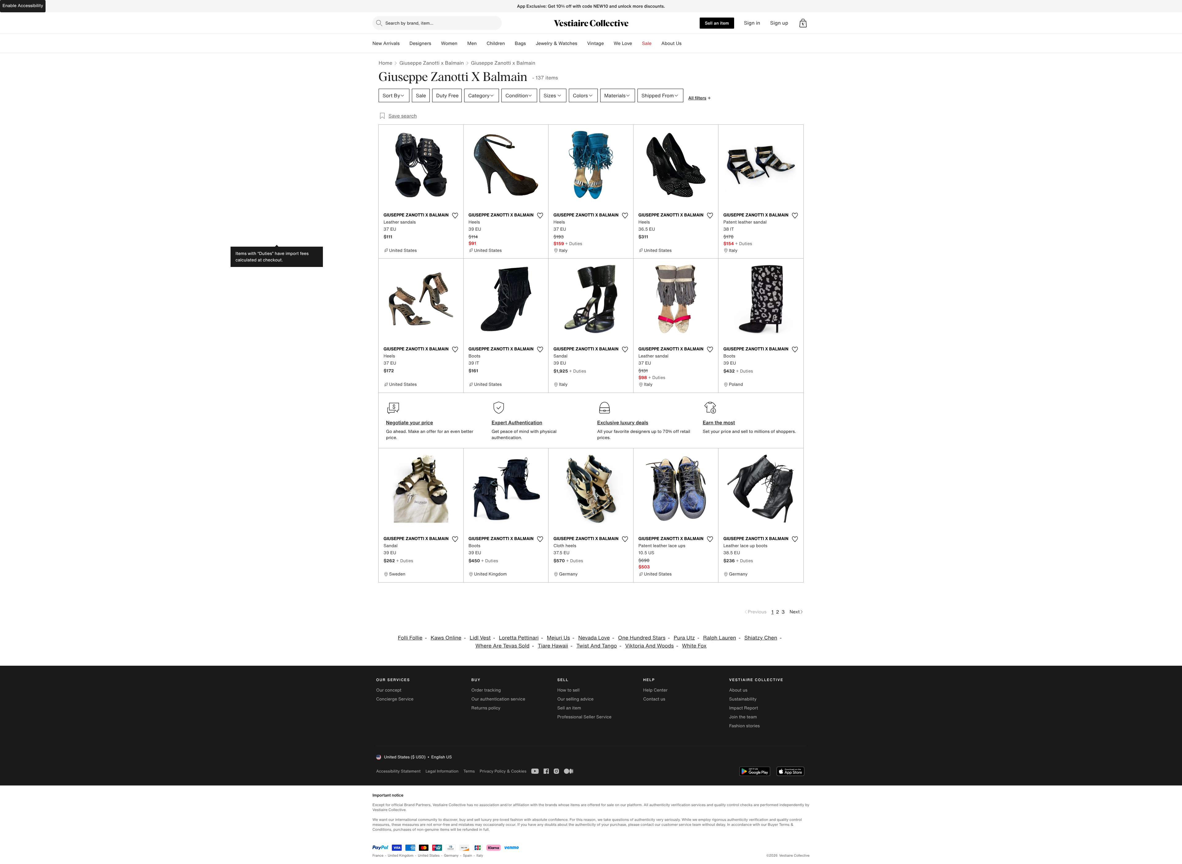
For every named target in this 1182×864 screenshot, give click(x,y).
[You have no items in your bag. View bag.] (803, 23)
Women (449, 43)
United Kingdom (401, 855)
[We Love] (637, 43)
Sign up (779, 23)
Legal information (441, 771)
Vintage (595, 43)
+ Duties (573, 243)
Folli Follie (410, 638)
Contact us (654, 699)
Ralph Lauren (719, 638)
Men (472, 43)
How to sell (568, 690)
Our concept (388, 690)
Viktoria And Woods (649, 646)
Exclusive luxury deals (622, 422)
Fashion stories (744, 726)
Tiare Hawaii (553, 646)
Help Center (655, 690)
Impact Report (743, 708)
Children (496, 43)
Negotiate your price (409, 422)
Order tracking (486, 690)
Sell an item (717, 23)
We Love (623, 43)
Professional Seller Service (584, 717)
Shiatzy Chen (760, 638)
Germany (451, 855)
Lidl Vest (480, 638)
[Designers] (436, 43)
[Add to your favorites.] (455, 215)
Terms (469, 771)
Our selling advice (575, 699)
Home (385, 63)
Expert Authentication (517, 422)
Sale (647, 43)
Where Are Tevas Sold (503, 646)
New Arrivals (386, 43)
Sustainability (743, 699)
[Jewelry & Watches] (582, 43)
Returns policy (485, 708)
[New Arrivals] (404, 43)
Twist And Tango (596, 646)
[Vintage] (608, 43)
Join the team (743, 717)
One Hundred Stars (641, 638)
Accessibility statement (398, 771)
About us (738, 690)
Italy (479, 855)
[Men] (481, 43)
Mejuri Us (558, 638)
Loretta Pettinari (519, 638)
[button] (803, 23)
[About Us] (686, 43)
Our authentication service (498, 699)
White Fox (694, 646)
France (378, 855)
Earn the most (719, 422)
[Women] (462, 43)
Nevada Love (594, 638)
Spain (467, 855)
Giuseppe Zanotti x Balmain (431, 63)
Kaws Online (446, 638)
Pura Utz (684, 638)
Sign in (752, 23)
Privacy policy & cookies (503, 771)
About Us (671, 43)
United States (429, 855)
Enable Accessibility (22, 5)
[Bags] (530, 43)
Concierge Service (394, 699)
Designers (420, 43)
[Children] (509, 43)
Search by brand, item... (409, 23)
